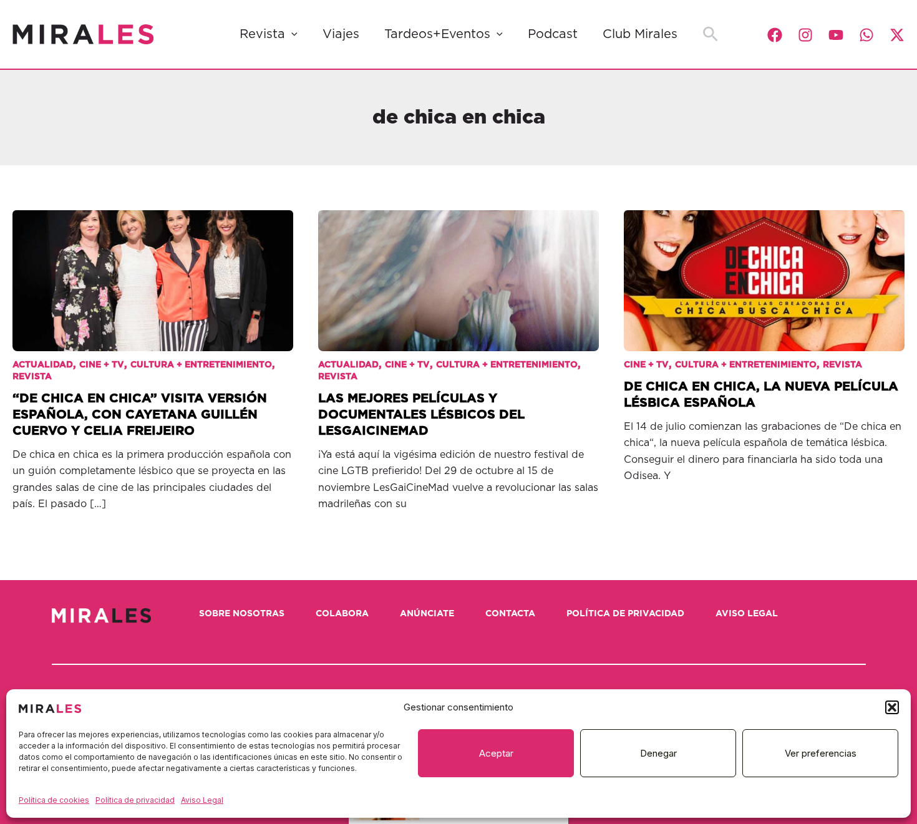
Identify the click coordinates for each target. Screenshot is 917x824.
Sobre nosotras (241, 613)
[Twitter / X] (897, 34)
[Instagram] (805, 34)
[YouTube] (835, 34)
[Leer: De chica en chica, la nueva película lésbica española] (764, 271)
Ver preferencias (820, 753)
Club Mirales (640, 34)
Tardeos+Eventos (437, 34)
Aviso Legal (202, 800)
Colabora (342, 613)
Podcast (553, 34)
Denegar (658, 753)
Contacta (510, 613)
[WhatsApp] (866, 34)
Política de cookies (54, 800)
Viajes (341, 34)
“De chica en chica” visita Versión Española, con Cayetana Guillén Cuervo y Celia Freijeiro (139, 414)
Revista (262, 34)
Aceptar (496, 753)
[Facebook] (774, 34)
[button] (892, 707)
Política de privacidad (135, 800)
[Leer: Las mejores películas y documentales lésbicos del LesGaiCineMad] (458, 271)
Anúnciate (427, 613)
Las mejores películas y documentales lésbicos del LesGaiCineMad (421, 414)
